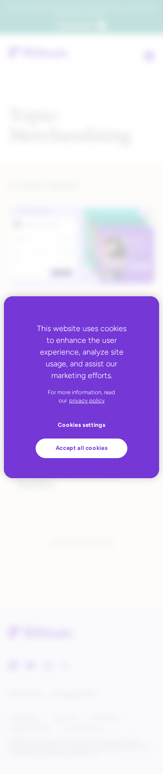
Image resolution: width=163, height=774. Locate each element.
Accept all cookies (82, 448)
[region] (81, 387)
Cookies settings (82, 425)
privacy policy (87, 400)
